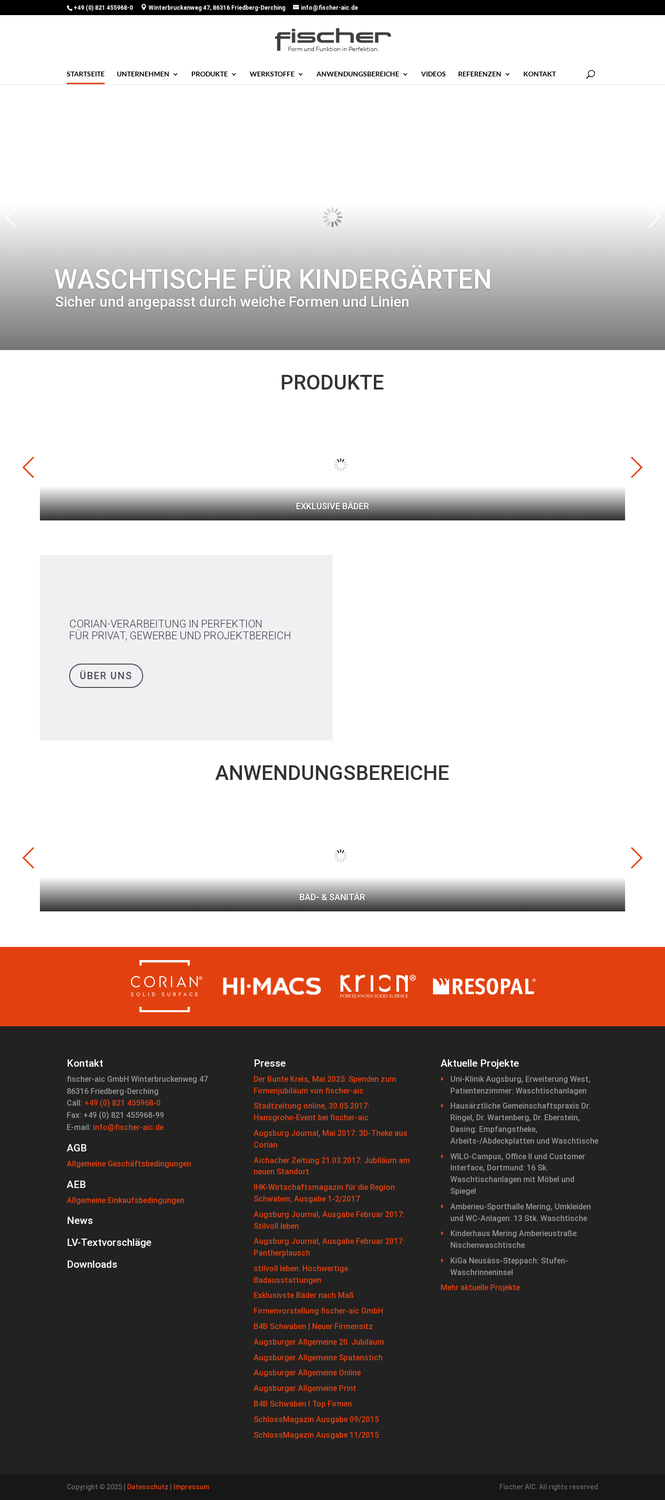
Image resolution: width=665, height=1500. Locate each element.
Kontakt (539, 74)
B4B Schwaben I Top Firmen (303, 1403)
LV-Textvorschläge (109, 1242)
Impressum (191, 1487)
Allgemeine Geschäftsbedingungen (129, 1163)
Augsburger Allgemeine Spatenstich (318, 1357)
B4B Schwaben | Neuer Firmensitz (313, 1326)
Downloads (92, 1264)
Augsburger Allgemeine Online (307, 1372)
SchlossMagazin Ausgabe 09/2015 (316, 1419)
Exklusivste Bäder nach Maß (304, 1295)
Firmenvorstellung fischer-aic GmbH (318, 1310)
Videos (433, 74)
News (80, 1220)
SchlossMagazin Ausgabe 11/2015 (316, 1435)
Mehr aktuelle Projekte (480, 1287)
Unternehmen (143, 74)
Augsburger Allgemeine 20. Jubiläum (319, 1342)
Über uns (106, 676)
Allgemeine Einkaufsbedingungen (126, 1200)
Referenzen (479, 74)
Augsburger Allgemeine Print (305, 1388)
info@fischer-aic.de (128, 1127)
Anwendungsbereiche (357, 74)
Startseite (86, 74)
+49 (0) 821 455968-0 (122, 1103)
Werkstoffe (272, 74)
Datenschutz (147, 1487)
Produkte (209, 74)
